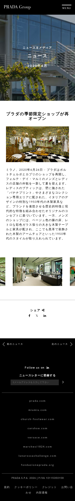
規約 (7, 487)
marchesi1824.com (37, 446)
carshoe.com (37, 428)
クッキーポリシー (26, 487)
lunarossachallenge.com (37, 455)
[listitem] (37, 273)
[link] (30, 316)
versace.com (38, 437)
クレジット (49, 487)
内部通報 (42, 492)
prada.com (37, 400)
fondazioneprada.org (37, 465)
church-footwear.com (37, 419)
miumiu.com (37, 410)
